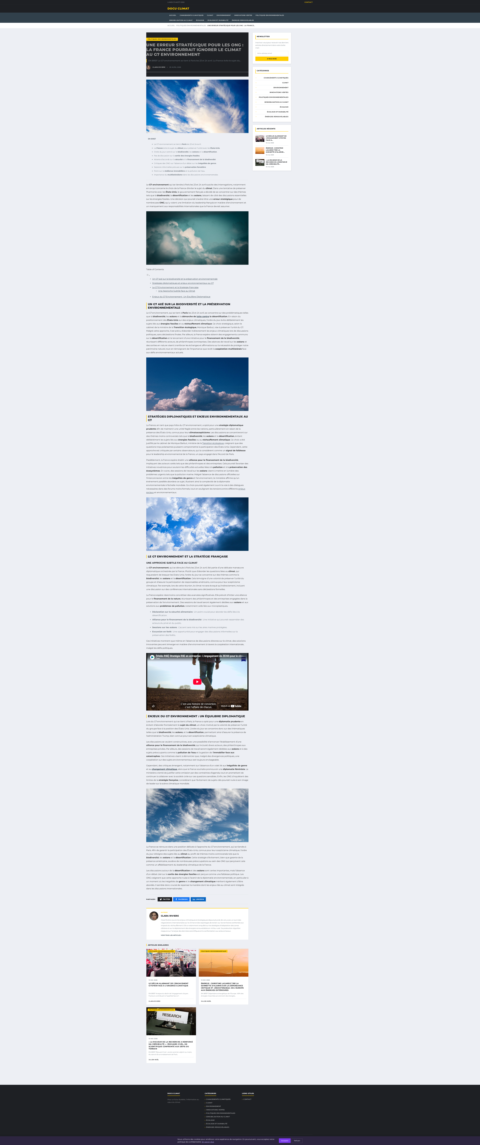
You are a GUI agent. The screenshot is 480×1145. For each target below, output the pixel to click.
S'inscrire (272, 59)
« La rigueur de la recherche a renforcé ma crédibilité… (276, 162)
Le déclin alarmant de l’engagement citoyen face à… (276, 138)
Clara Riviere (170, 916)
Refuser (297, 1141)
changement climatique (164, 769)
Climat (210, 15)
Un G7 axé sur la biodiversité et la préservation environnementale (185, 279)
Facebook (183, 899)
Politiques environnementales (270, 15)
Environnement (224, 15)
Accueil (172, 15)
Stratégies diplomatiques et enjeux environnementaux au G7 (183, 283)
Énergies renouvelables (243, 20)
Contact (308, 2)
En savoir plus (208, 1142)
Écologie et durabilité (218, 20)
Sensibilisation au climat (181, 20)
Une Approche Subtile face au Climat (176, 291)
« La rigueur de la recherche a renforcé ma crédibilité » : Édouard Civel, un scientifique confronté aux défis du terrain (171, 1045)
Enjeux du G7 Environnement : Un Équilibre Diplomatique (181, 297)
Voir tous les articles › (171, 935)
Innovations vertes (243, 15)
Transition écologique (213, 443)
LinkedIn (200, 899)
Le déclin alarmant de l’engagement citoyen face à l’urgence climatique (168, 984)
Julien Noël (206, 1001)
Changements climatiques (192, 15)
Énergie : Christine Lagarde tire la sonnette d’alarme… (275, 150)
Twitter (166, 899)
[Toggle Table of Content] (148, 275)
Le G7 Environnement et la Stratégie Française (175, 287)
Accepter (284, 1141)
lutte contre (203, 316)
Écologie (200, 20)
